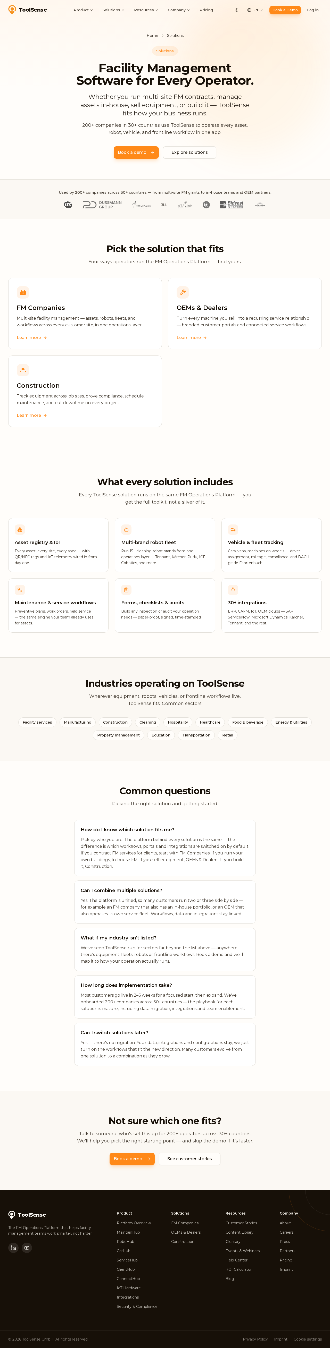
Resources (144, 10)
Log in (313, 10)
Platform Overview (134, 1223)
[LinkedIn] (13, 1248)
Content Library (239, 1232)
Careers (286, 1232)
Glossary (233, 1241)
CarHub (123, 1251)
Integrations (128, 1297)
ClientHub (126, 1269)
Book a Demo (285, 10)
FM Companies (185, 1223)
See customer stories (189, 1158)
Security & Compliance (137, 1306)
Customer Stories (241, 1223)
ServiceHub (127, 1260)
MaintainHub (128, 1232)
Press (285, 1241)
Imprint (286, 1269)
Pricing (206, 10)
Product (81, 10)
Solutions (111, 10)
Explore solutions (189, 152)
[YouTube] (27, 1248)
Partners (287, 1251)
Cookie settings (308, 1339)
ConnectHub (128, 1278)
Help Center (237, 1260)
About (285, 1223)
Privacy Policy (255, 1339)
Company (177, 10)
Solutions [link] (175, 35)
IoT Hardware (129, 1288)
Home (152, 35)
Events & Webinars (243, 1251)
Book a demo (132, 152)
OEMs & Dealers (186, 1232)
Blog (230, 1278)
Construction (182, 1241)
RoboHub (125, 1241)
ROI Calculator (239, 1269)
